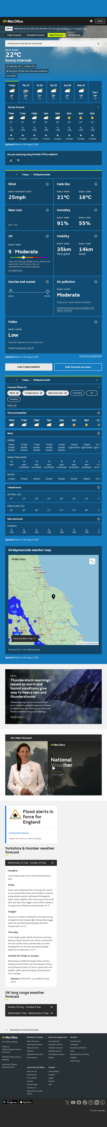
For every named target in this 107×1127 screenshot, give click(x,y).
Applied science (55, 1051)
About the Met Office (36, 1067)
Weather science (56, 1044)
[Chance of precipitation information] (47, 210)
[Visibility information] (95, 236)
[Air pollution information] (95, 282)
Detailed (35, 35)
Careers (30, 1081)
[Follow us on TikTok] (85, 1102)
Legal (51, 1078)
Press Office (32, 1078)
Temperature (30, 393)
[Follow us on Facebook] (79, 1102)
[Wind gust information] (47, 184)
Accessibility (54, 1071)
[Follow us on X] (67, 1102)
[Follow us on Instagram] (90, 1102)
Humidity (77, 393)
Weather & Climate (35, 1037)
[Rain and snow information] (98, 519)
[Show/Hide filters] (98, 387)
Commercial (32, 1075)
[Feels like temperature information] (95, 184)
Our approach (54, 1041)
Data (72, 1051)
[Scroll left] (91, 107)
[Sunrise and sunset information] (47, 282)
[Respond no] (18, 160)
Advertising (75, 1061)
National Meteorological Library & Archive (11, 1049)
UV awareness (15, 270)
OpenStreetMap (92, 643)
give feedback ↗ (64, 28)
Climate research (56, 1048)
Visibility (14, 399)
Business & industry (78, 1048)
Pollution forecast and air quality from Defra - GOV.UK (75, 309)
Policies (52, 1067)
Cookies (52, 1075)
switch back (81, 28)
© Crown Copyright (97, 1111)
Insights (73, 1057)
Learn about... (32, 1057)
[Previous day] (10, 174)
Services (73, 1037)
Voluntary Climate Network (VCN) (9, 1065)
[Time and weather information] (98, 413)
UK (75, 35)
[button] (53, 597)
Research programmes (58, 1037)
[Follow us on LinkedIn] (96, 1102)
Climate (30, 1051)
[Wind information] (98, 433)
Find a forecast (33, 1041)
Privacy (52, 1081)
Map (56, 35)
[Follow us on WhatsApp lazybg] (102, 1102)
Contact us (31, 1088)
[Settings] (91, 21)
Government (75, 1041)
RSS (50, 1084)
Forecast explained (90, 356)
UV (91, 393)
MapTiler (81, 643)
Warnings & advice (34, 1044)
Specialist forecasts (35, 1054)
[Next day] (16, 174)
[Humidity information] (95, 210)
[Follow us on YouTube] (73, 1102)
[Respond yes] (11, 160)
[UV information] (47, 236)
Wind (11, 393)
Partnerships (32, 1084)
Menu (100, 21)
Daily (14, 35)
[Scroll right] (98, 107)
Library (51, 1057)
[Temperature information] (98, 487)
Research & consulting (79, 1054)
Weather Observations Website (11, 1058)
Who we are (32, 1071)
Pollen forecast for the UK (21, 348)
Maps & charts (33, 1048)
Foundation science (57, 1054)
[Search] (97, 43)
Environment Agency (19, 833)
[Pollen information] (95, 322)
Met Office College (10, 1042)
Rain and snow (54, 393)
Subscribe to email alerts (34, 1092)
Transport (74, 1044)
